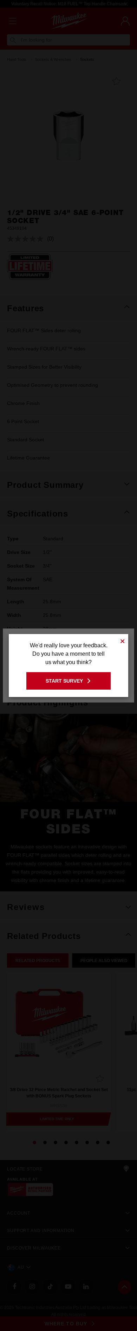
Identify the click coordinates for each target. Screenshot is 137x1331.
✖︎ (122, 640)
